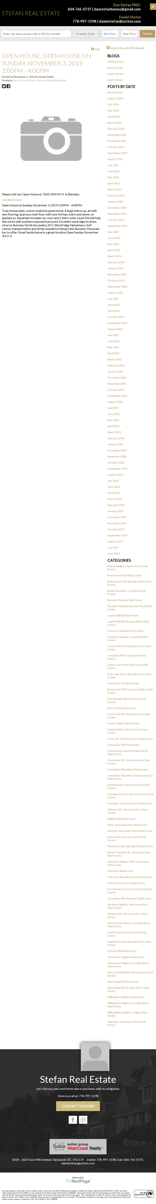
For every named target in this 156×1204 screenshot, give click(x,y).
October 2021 (115, 389)
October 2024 (115, 219)
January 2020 (115, 511)
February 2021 (116, 438)
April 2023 (113, 310)
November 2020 (117, 456)
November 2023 (117, 274)
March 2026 (114, 122)
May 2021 (113, 420)
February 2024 (116, 262)
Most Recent (115, 92)
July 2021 (113, 407)
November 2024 (117, 213)
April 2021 (113, 426)
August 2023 (115, 292)
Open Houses (115, 73)
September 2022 (117, 323)
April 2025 (113, 183)
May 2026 (113, 110)
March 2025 (114, 189)
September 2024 (117, 225)
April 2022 (113, 353)
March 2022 (114, 359)
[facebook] (73, 1120)
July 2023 (113, 298)
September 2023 (117, 286)
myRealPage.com (78, 1181)
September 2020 (117, 468)
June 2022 (113, 341)
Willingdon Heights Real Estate (125, 997)
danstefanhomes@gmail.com (117, 9)
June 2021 (113, 414)
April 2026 (113, 116)
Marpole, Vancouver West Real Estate (130, 830)
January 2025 (115, 201)
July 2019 (113, 547)
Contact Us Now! (78, 1106)
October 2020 (115, 462)
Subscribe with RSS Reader (127, 48)
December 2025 (117, 134)
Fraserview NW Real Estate (123, 744)
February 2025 (116, 195)
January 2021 (115, 444)
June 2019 (113, 553)
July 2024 (113, 231)
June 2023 (113, 304)
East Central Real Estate (122, 708)
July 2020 (113, 480)
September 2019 (117, 535)
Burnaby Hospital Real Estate (124, 600)
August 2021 (115, 401)
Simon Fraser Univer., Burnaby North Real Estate (39, 80)
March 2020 (114, 499)
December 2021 (117, 377)
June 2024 (113, 238)
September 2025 (117, 153)
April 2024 (113, 250)
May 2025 (113, 177)
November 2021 (117, 383)
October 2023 (115, 280)
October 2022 (115, 316)
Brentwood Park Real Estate (124, 575)
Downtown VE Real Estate (123, 683)
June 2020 (113, 486)
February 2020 (116, 505)
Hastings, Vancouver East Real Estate (129, 803)
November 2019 (117, 523)
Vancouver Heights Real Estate (126, 957)
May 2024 (113, 244)
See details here (12, 199)
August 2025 (115, 159)
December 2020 (117, 450)
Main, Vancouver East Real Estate (127, 824)
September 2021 (117, 395)
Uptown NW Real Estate (122, 951)
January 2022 (115, 371)
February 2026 (116, 128)
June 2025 (113, 171)
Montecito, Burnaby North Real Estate (130, 846)
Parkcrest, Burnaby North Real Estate (129, 877)
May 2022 (113, 347)
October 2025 (115, 147)
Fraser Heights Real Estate (123, 723)
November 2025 (117, 140)
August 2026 (115, 98)
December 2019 (117, 517)
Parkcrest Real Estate (120, 870)
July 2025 (113, 165)
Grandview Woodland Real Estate (127, 769)
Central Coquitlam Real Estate (125, 630)
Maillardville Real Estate (121, 818)
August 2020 (115, 474)
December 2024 (117, 207)
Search (147, 33)
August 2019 (115, 541)
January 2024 (115, 268)
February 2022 (116, 365)
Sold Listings (115, 79)
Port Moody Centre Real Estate (126, 883)
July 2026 (113, 104)
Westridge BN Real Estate (123, 981)
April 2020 (113, 492)
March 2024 (114, 256)
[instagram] (83, 1120)
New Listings (115, 67)
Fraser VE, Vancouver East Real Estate (130, 738)
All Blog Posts (115, 61)
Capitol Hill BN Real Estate (123, 615)
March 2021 (114, 432)
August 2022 (115, 329)
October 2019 (115, 529)
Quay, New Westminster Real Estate (129, 898)
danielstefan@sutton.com (120, 21)
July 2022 (113, 335)
